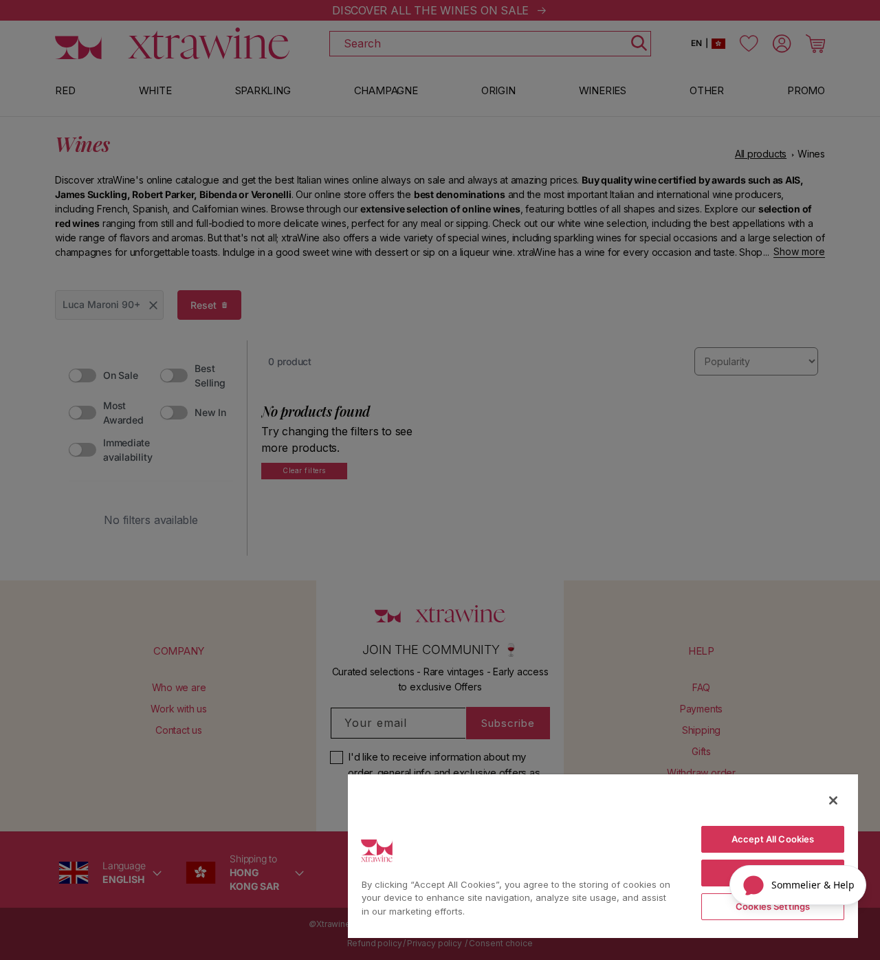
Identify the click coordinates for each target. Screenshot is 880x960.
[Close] (833, 800)
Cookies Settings (773, 906)
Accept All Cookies (773, 838)
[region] (603, 855)
